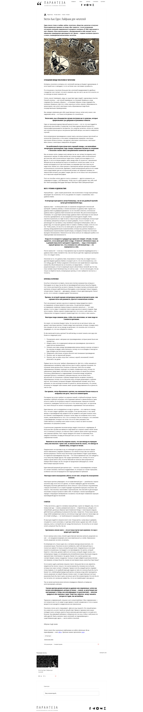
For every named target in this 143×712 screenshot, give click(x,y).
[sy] (93, 5)
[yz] (87, 5)
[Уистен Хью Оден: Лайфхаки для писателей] (47, 661)
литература (48, 636)
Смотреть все (103, 652)
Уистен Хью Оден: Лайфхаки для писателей (45, 671)
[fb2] (82, 5)
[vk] (90, 5)
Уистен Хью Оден (48, 639)
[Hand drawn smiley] (39, 3)
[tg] (84, 5)
